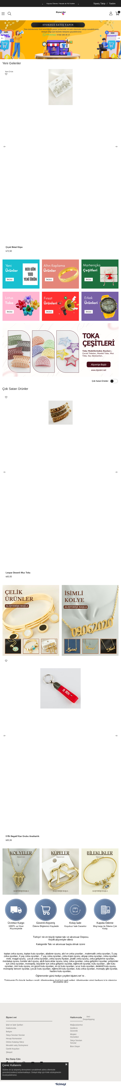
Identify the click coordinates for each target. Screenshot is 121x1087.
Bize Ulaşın (75, 1046)
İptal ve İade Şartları (14, 1025)
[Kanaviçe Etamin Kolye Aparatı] (61, 482)
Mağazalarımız (76, 1025)
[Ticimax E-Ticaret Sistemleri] (60, 1084)
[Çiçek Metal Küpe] (61, 156)
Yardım (112, 3)
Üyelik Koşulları (12, 1049)
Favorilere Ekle (6, 74)
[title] (21, 274)
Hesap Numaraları (14, 1038)
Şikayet (9, 1052)
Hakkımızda (11, 1028)
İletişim (9, 1032)
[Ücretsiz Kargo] (16, 910)
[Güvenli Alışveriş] (45, 910)
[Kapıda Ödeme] (105, 910)
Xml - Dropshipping (89, 1018)
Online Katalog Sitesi (15, 1042)
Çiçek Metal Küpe (14, 247)
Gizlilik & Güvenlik (74, 1029)
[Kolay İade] (75, 910)
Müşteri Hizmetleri (74, 1035)
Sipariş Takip (99, 3)
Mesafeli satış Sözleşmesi (17, 1045)
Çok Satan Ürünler (100, 381)
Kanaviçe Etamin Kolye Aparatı (21, 573)
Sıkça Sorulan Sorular (15, 1035)
